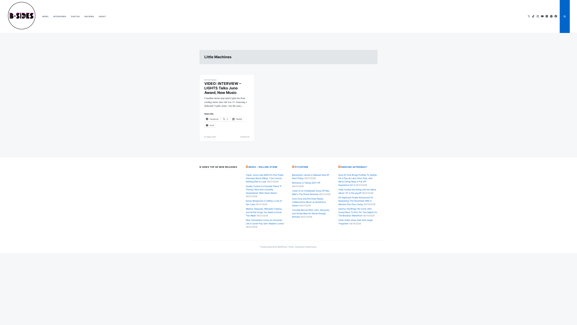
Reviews (89, 16)
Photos (75, 16)
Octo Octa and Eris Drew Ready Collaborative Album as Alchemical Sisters (309, 202)
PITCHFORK (301, 167)
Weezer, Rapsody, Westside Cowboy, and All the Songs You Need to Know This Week (264, 212)
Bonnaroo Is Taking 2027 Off (306, 182)
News (45, 16)
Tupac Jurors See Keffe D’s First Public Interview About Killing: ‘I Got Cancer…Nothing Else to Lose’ (265, 178)
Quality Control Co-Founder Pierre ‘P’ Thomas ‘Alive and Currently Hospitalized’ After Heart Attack (264, 189)
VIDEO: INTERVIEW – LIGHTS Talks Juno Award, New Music (222, 88)
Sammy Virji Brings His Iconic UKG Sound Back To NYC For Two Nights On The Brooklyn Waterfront (357, 212)
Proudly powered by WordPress (273, 247)
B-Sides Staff (210, 137)
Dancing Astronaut (354, 167)
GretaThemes (310, 247)
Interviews (59, 16)
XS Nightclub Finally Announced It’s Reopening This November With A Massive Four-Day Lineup (355, 201)
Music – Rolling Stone (263, 167)
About (102, 16)
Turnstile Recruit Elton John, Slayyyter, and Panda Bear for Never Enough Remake (311, 213)
